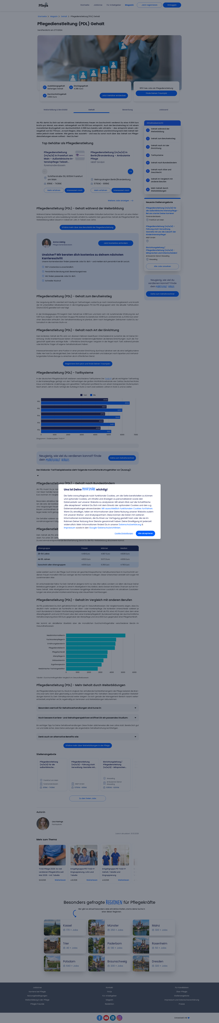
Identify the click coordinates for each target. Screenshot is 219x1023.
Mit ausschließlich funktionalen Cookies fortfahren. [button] (127, 508)
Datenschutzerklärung (130, 524)
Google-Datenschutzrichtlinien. (105, 527)
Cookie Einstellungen (124, 533)
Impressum (69, 527)
